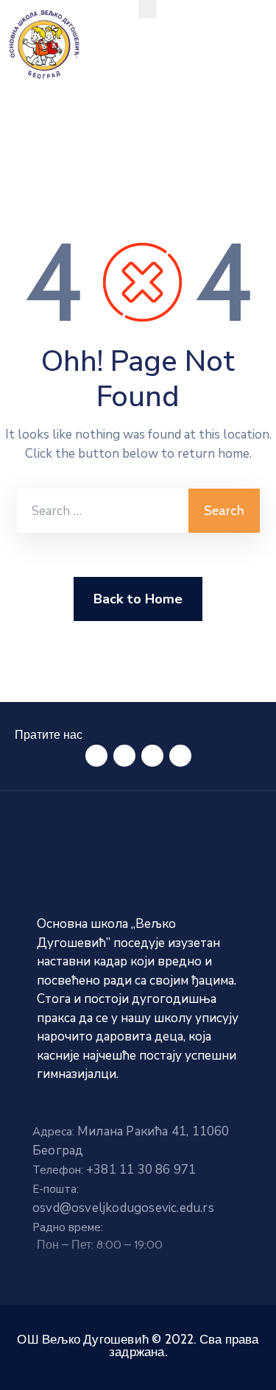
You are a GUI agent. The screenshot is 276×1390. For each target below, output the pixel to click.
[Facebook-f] (96, 756)
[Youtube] (180, 756)
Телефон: (114, 1170)
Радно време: (67, 1227)
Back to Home (138, 599)
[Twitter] (124, 756)
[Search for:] (102, 511)
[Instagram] (152, 756)
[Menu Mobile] (147, 9)
